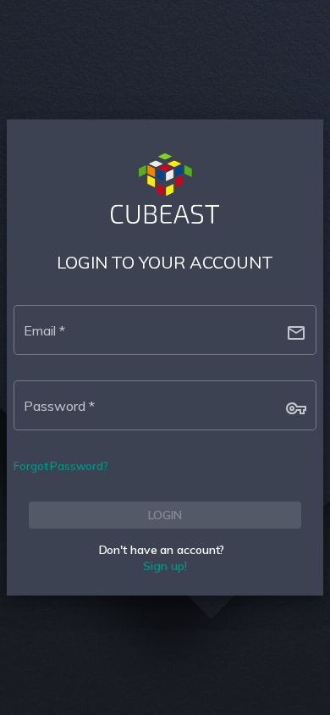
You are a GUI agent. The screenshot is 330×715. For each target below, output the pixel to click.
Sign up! (164, 566)
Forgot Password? (60, 466)
